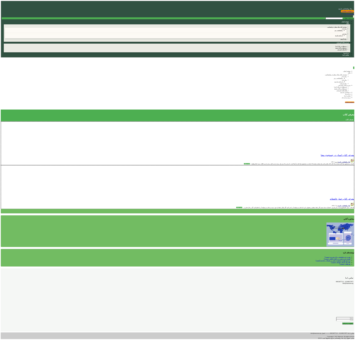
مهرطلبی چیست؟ (344, 264)
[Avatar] (352, 162)
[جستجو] (324, 18)
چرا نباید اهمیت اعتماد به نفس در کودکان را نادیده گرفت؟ (333, 260)
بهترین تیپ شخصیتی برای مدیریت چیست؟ (337, 257)
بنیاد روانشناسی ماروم (344, 162)
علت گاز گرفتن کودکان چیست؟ (340, 262)
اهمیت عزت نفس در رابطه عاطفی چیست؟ (337, 259)
